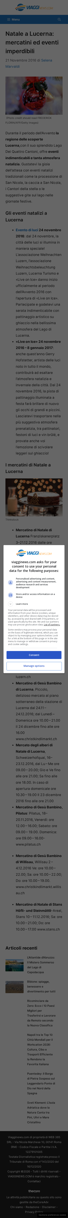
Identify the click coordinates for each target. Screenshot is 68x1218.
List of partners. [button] (52, 624)
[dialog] (34, 609)
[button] (34, 604)
